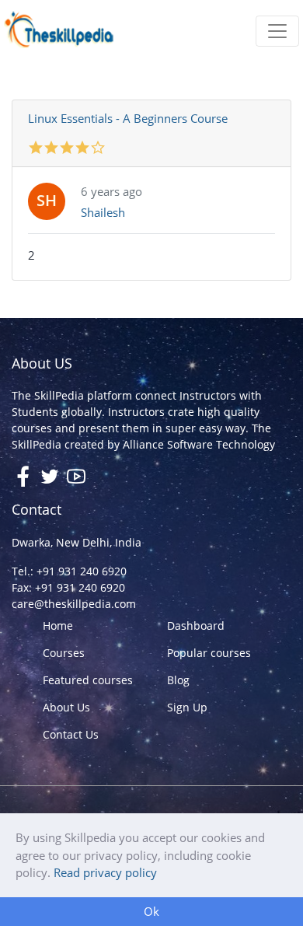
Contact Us (71, 734)
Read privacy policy (105, 872)
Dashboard (196, 625)
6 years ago (111, 191)
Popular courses (209, 652)
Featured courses (88, 680)
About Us (66, 707)
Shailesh (103, 212)
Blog (178, 680)
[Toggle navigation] (277, 31)
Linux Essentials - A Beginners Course (128, 118)
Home (58, 625)
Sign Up (187, 707)
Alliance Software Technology (199, 444)
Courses (64, 652)
